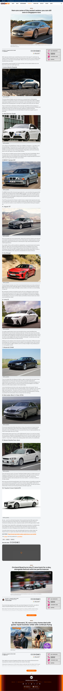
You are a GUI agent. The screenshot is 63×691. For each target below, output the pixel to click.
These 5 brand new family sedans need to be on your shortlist (22, 534)
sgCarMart (19, 536)
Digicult (42, 3)
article (5, 536)
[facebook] (31, 51)
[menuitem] (13, 3)
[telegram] (35, 51)
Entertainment (23, 3)
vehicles (7, 539)
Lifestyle (30, 3)
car (3, 539)
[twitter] (33, 51)
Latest (13, 3)
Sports (46, 3)
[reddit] (38, 51)
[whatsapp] (36, 51)
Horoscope (35, 3)
